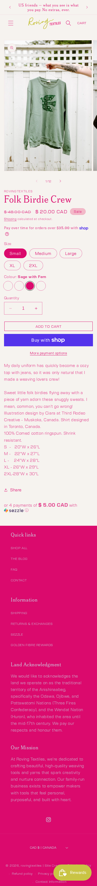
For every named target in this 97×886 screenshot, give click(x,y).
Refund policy (22, 873)
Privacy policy (49, 873)
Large (71, 253)
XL (12, 265)
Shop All (19, 548)
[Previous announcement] (10, 7)
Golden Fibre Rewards (32, 645)
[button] (11, 23)
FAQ (14, 569)
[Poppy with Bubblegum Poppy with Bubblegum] (41, 286)
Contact (19, 580)
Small (15, 253)
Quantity (11, 298)
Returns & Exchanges (32, 624)
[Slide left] (37, 181)
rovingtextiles (31, 865)
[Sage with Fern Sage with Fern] (30, 286)
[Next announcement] (87, 7)
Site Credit (53, 865)
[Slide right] (60, 181)
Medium (43, 253)
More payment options (48, 353)
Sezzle (17, 634)
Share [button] (16, 489)
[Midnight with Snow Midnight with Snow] (8, 286)
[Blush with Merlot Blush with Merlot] (19, 286)
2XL (33, 265)
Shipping (10, 219)
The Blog (19, 559)
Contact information (51, 882)
